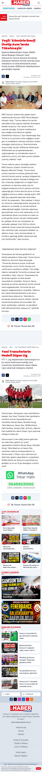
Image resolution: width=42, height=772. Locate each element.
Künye (21, 731)
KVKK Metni (21, 752)
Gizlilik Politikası (21, 743)
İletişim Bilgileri (21, 756)
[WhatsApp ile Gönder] (29, 319)
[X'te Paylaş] (7, 76)
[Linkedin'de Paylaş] (21, 319)
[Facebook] (11, 699)
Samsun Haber (24, 8)
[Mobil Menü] (3, 3)
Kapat (38, 768)
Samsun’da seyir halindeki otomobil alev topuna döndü (24, 17)
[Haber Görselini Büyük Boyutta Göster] (21, 97)
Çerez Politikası (21, 747)
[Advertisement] (21, 27)
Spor (11, 347)
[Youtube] (27, 699)
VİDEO (7, 694)
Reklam (21, 734)
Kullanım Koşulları (21, 740)
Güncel (11, 36)
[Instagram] (19, 699)
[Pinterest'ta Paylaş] (25, 319)
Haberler (4, 36)
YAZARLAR (29, 694)
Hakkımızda (21, 727)
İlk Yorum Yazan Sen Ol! (23, 326)
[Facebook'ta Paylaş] (3, 76)
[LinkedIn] (23, 699)
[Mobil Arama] (38, 2)
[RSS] (31, 699)
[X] (15, 699)
